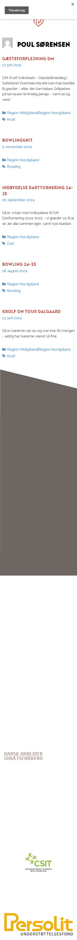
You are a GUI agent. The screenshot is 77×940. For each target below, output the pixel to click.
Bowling (14, 166)
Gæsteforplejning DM (28, 57)
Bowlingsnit (17, 139)
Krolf (11, 119)
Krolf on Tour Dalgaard (31, 310)
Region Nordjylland (23, 160)
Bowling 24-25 (19, 263)
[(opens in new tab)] (38, 934)
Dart (10, 243)
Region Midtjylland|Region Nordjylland (38, 113)
